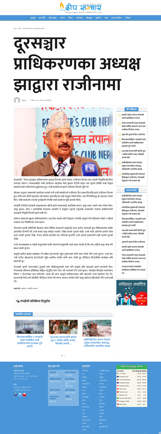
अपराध (101, 374)
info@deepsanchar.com (22, 390)
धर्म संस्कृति (85, 397)
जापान (101, 393)
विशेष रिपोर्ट (102, 420)
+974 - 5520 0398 (31, 376)
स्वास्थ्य (84, 430)
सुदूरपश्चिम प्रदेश (103, 426)
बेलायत (101, 407)
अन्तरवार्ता (85, 370)
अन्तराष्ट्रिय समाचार (104, 370)
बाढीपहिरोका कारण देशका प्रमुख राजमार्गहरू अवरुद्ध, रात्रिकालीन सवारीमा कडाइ (63, 342)
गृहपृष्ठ (32, 18)
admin (24, 100)
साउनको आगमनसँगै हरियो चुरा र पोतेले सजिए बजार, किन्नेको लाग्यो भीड (133, 154)
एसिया (84, 380)
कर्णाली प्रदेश (103, 380)
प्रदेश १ (84, 400)
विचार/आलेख (86, 420)
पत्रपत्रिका (102, 397)
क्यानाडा (101, 383)
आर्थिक (101, 377)
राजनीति (42, 18)
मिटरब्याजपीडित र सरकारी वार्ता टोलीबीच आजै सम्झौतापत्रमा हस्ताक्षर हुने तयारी (134, 143)
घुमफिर (98, 18)
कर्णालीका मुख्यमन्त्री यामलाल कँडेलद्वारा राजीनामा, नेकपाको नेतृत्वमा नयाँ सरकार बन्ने (97, 344)
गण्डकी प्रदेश (103, 387)
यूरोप (83, 413)
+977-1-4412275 (22, 379)
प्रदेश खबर (53, 18)
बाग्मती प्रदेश (85, 407)
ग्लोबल (128, 18)
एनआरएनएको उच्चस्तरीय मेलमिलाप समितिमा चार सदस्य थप (133, 270)
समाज (62, 18)
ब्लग (106, 18)
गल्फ (83, 390)
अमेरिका (84, 377)
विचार (70, 18)
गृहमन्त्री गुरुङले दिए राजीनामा (133, 134)
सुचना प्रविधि (85, 426)
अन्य (83, 374)
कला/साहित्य (116, 18)
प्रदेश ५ (84, 403)
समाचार (35, 288)
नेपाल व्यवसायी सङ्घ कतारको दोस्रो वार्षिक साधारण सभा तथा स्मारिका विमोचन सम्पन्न (134, 126)
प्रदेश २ (101, 400)
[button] (62, 355)
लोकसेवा (84, 416)
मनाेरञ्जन (79, 18)
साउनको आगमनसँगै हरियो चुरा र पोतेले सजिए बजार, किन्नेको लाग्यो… (30, 340)
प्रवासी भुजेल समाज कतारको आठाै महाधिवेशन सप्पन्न (133, 116)
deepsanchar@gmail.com (23, 387)
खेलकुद (89, 18)
